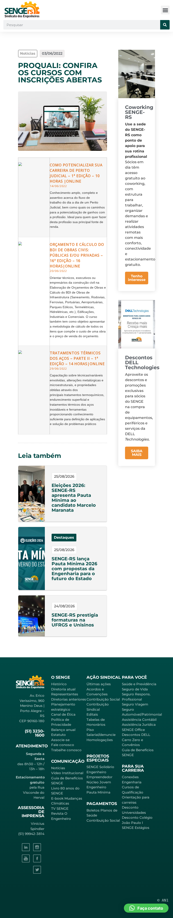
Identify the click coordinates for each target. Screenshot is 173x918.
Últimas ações (98, 684)
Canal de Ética (63, 714)
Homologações (99, 740)
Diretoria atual (63, 689)
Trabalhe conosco (66, 750)
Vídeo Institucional (67, 773)
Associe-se (60, 740)
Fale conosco (62, 745)
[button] (165, 10)
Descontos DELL (136, 735)
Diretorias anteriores (68, 699)
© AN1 (162, 900)
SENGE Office (133, 730)
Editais (92, 714)
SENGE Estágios (135, 827)
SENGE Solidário (100, 767)
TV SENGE (59, 808)
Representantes (64, 694)
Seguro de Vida (135, 689)
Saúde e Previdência (139, 684)
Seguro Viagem (135, 704)
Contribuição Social (103, 699)
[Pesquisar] (165, 24)
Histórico (59, 684)
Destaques (64, 537)
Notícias (58, 768)
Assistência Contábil (139, 719)
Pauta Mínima (98, 792)
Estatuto (58, 735)
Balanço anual (63, 730)
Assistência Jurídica (139, 724)
